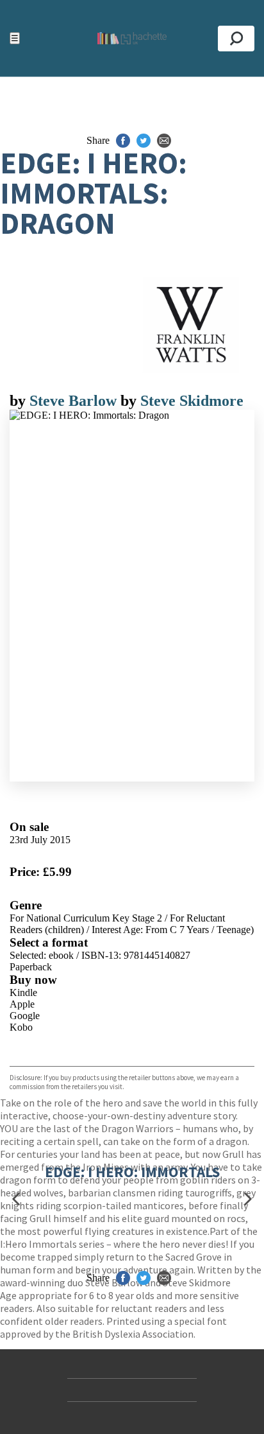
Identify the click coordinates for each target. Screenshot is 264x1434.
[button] (16, 1199)
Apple (22, 1004)
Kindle (23, 992)
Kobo (21, 1027)
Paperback (31, 966)
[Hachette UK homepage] (131, 38)
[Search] (236, 38)
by (19, 400)
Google (25, 1015)
